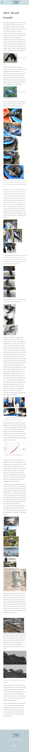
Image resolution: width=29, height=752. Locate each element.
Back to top (14, 745)
